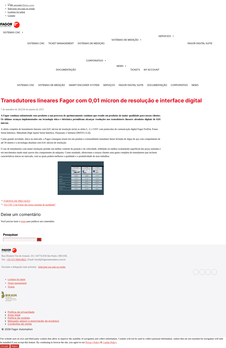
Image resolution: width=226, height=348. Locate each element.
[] (39, 239)
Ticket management (61, 43)
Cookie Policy (109, 342)
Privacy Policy (92, 342)
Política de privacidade (21, 312)
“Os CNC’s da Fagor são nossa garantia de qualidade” (29, 204)
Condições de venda (20, 323)
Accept (4, 346)
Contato (11, 15)
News (120, 66)
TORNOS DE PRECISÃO (16, 201)
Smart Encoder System (84, 85)
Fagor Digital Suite (200, 43)
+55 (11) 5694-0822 (16, 259)
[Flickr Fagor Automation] (195, 272)
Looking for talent (16, 12)
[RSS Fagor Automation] (214, 272)
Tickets (135, 69)
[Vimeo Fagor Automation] (208, 272)
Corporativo (94, 60)
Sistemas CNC (11, 32)
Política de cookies (19, 317)
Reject (15, 346)
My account (151, 69)
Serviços (109, 85)
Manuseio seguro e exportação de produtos (33, 320)
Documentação (66, 69)
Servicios (164, 36)
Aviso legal (14, 314)
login (23, 221)
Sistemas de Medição (91, 43)
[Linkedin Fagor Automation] (202, 272)
